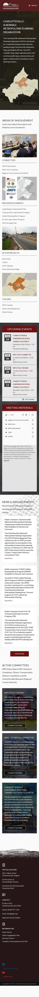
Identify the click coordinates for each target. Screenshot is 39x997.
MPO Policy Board (20, 368)
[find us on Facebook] (3, 964)
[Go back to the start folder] (6, 414)
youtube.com (7, 977)
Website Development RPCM (26, 984)
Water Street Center (20, 362)
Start (12, 415)
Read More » (9, 558)
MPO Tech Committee (22, 355)
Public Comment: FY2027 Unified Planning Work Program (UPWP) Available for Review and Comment (19, 571)
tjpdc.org (6, 460)
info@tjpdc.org (12, 914)
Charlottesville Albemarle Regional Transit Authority (21, 338)
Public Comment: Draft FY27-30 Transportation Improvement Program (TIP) (17, 613)
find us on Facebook (10, 968)
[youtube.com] (3, 972)
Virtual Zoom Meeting (20, 349)
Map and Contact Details (11, 918)
